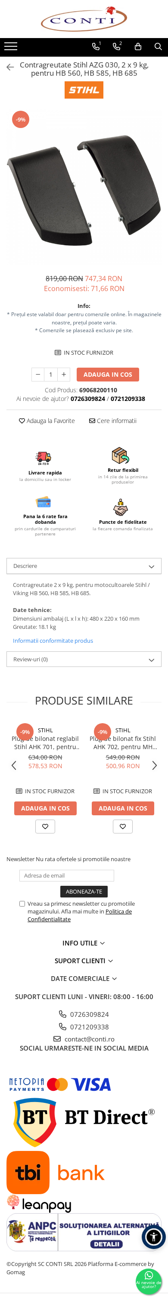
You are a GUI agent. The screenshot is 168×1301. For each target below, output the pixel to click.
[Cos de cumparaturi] (138, 46)
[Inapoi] (6, 67)
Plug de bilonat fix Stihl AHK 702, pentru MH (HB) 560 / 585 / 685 (123, 742)
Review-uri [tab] (30, 659)
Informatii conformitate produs (53, 640)
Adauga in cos (108, 374)
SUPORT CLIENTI (81, 960)
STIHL (45, 730)
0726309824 (88, 1014)
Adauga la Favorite (50, 421)
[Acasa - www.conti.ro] (84, 19)
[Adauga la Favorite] (45, 826)
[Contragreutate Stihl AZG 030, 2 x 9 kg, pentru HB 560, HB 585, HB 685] (84, 187)
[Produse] (11, 48)
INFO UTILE (80, 943)
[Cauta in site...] (158, 46)
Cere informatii (116, 421)
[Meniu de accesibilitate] (154, 1237)
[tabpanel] (84, 187)
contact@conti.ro (89, 1039)
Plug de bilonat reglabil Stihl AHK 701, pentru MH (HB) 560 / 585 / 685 (45, 742)
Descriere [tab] (25, 566)
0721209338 (88, 1026)
